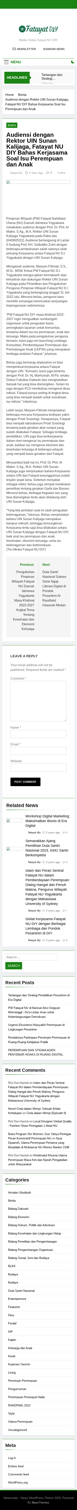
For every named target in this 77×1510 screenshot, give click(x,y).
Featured (14, 1307)
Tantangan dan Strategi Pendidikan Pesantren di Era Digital (53, 76)
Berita (12, 125)
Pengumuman (17, 1389)
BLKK (12, 1266)
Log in (12, 1458)
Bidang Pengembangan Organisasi (30, 1249)
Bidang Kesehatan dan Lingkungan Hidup (34, 1233)
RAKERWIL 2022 (19, 1405)
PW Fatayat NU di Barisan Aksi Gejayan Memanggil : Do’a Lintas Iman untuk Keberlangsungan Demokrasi (34, 1012)
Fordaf (12, 1323)
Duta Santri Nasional (21, 1290)
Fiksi (11, 1315)
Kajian (12, 1339)
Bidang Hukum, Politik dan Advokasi (31, 1225)
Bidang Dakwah (18, 1208)
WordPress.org (18, 1482)
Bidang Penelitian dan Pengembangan (32, 1241)
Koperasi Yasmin (19, 1364)
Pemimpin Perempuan (22, 1380)
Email (15, 744)
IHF (10, 1331)
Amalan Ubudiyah (19, 1192)
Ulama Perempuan (20, 1421)
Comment (18, 678)
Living (12, 1372)
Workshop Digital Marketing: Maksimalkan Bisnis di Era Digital (47, 821)
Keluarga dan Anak (20, 1348)
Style (11, 1413)
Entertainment (17, 1298)
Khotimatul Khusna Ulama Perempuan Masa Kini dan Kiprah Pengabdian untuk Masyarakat (37, 1160)
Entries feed (15, 1466)
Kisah (11, 1356)
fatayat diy (16, 173)
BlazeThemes (40, 1502)
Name (15, 727)
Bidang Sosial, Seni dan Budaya (28, 1258)
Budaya (13, 1274)
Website (16, 761)
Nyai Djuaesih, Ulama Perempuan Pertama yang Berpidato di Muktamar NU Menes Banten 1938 (38, 1143)
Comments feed (18, 1474)
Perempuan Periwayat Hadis (26, 1397)
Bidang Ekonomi (18, 1217)
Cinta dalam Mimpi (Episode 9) (46, 1113)
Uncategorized (17, 1430)
